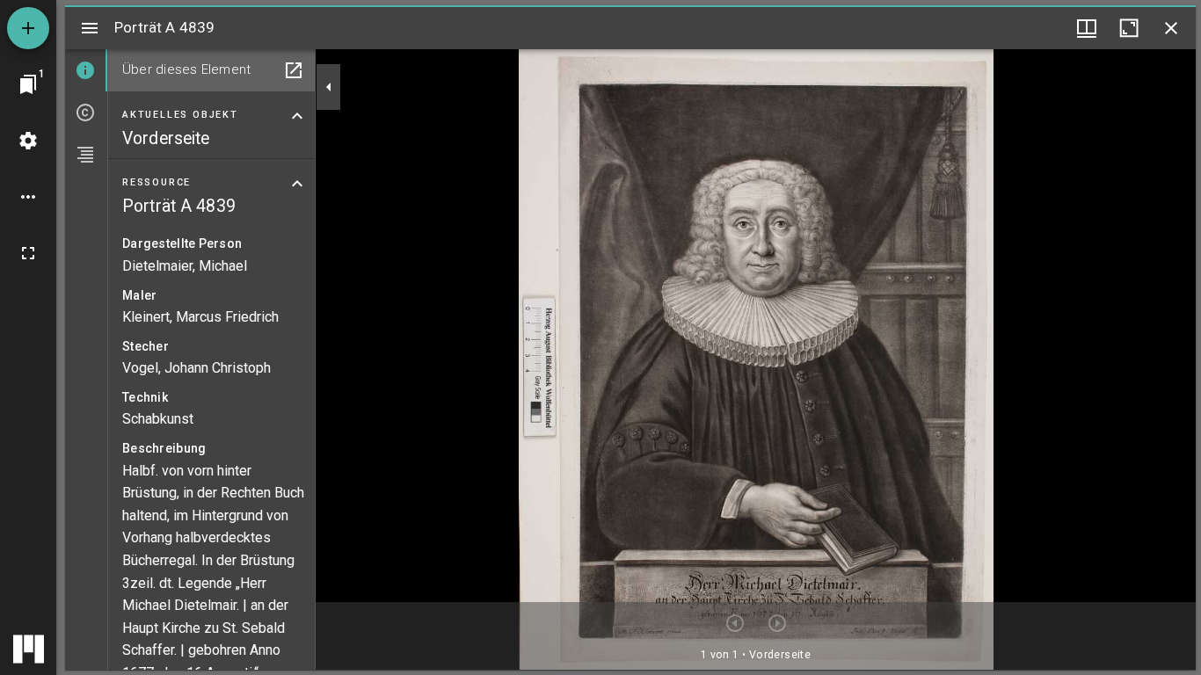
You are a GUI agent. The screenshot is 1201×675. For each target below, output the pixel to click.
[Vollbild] (28, 253)
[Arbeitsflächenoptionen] (28, 197)
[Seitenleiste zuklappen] (328, 87)
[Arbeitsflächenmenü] (28, 141)
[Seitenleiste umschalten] (90, 28)
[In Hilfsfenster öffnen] (294, 70)
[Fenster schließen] (1171, 28)
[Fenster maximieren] (1129, 28)
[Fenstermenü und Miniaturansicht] (1087, 28)
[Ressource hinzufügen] (28, 28)
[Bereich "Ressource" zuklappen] (297, 183)
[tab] (86, 70)
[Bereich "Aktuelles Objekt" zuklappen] (297, 116)
